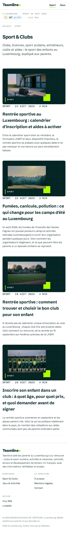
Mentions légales (43, 483)
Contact (38, 488)
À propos (39, 478)
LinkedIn (7, 505)
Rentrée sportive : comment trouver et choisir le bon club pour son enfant (31, 308)
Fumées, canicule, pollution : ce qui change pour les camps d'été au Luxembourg (34, 212)
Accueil (7, 26)
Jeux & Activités (11, 483)
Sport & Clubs (10, 478)
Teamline (11, 5)
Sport (52, 5)
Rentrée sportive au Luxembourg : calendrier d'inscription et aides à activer (32, 120)
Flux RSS (33, 17)
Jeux (62, 5)
